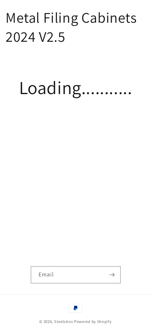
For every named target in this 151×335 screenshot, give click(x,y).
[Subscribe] (112, 274)
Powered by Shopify (93, 321)
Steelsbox (63, 321)
